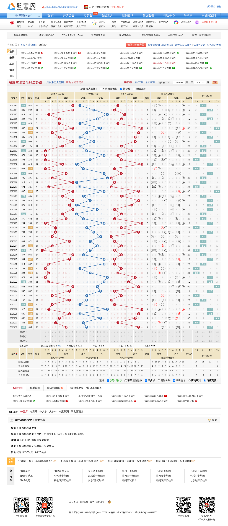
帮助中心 (169, 15)
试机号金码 (199, 45)
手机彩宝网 (209, 15)
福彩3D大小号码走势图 (197, 58)
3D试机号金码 (61, 471)
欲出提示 (181, 380)
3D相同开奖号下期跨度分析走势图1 (80, 461)
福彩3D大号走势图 (129, 68)
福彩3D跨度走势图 (96, 53)
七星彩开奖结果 (198, 471)
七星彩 (113, 26)
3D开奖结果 (167, 45)
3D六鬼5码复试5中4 (72, 35)
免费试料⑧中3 (46, 35)
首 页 (50, 15)
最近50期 (128, 82)
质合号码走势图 (75, 82)
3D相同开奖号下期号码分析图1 (35, 461)
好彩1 (19, 26)
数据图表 (148, 15)
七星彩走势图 (163, 471)
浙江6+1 (124, 26)
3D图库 (24, 411)
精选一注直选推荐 (201, 35)
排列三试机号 (129, 480)
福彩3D (20, 22)
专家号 (33, 411)
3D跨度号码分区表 (22, 396)
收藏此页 (79, 388)
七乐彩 (41, 22)
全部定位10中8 (175, 35)
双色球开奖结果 (62, 480)
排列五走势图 (163, 475)
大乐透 (113, 22)
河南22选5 (56, 26)
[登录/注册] (214, 6)
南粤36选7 (68, 26)
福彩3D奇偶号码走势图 (98, 63)
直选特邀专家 (98, 35)
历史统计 (196, 380)
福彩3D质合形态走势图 (131, 63)
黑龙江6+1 (151, 26)
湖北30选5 (56, 22)
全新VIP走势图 (136, 44)
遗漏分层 (141, 89)
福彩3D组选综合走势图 (197, 53)
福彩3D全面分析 (29, 63)
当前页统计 (212, 380)
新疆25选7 (81, 22)
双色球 (31, 22)
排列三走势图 (129, 471)
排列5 (102, 26)
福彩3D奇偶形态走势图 (65, 63)
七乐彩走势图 (197, 475)
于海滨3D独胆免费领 (149, 35)
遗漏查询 (127, 15)
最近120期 (150, 82)
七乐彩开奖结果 (198, 480)
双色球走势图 (214, 45)
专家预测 (64, 411)
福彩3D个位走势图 (96, 68)
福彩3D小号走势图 (162, 68)
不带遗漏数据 (110, 89)
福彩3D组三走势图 (96, 58)
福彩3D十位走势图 (63, 68)
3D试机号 (25, 480)
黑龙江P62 (81, 26)
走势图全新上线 (209, 22)
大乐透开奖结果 (96, 475)
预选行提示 (116, 380)
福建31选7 (138, 26)
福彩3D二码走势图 (194, 63)
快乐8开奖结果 (96, 480)
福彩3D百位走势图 (30, 68)
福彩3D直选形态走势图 (131, 53)
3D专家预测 (154, 45)
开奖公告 (68, 15)
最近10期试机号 (183, 45)
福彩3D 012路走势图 (130, 58)
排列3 (102, 22)
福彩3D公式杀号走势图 (197, 68)
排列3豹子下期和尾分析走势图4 (173, 461)
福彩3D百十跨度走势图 (57, 396)
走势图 (88, 15)
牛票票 (188, 15)
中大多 (43, 411)
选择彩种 (84, 502)
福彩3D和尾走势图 (63, 58)
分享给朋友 (96, 388)
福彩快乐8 (186, 22)
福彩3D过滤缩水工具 (122, 401)
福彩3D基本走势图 (30, 53)
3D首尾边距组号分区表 (90, 396)
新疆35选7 (68, 22)
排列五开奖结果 (164, 480)
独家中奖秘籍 (21, 35)
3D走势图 (25, 471)
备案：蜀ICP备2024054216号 (124, 512)
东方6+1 (31, 26)
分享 (92, 502)
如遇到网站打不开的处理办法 (61, 7)
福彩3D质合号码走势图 (164, 63)
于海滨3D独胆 (124, 35)
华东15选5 (43, 26)
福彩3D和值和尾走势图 (65, 53)
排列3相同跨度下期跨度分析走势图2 (128, 461)
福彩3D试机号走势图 (31, 58)
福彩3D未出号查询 (154, 396)
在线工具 (107, 15)
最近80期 (139, 82)
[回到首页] (22, 6)
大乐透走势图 (95, 471)
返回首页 (73, 502)
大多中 (53, 411)
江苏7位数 (125, 22)
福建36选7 (138, 22)
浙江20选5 (163, 22)
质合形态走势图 (55, 82)
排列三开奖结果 (130, 475)
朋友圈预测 (77, 411)
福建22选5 (151, 22)
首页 (22, 45)
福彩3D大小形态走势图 (164, 58)
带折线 (126, 89)
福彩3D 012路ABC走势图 (190, 396)
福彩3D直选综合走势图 (164, 53)
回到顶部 (100, 502)
